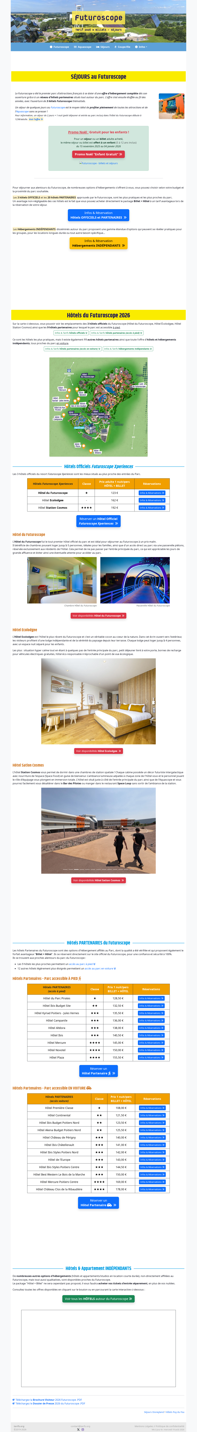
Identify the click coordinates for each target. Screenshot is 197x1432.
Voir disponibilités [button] (97, 615)
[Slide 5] (104, 740)
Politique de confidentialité (170, 1426)
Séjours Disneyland (154, 1412)
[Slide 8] (104, 869)
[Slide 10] (115, 869)
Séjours (104, 47)
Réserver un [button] (98, 521)
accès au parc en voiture (99, 968)
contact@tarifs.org (80, 1426)
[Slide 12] (126, 869)
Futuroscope (60, 47)
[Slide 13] (131, 869)
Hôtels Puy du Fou (175, 1412)
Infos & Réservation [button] (96, 215)
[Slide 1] (82, 740)
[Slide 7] (115, 740)
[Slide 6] (109, 740)
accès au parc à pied (81, 964)
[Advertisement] (98, 61)
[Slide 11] (120, 869)
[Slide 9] (109, 869)
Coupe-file (123, 47)
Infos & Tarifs (70, 332)
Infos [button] (141, 47)
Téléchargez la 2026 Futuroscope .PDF (48, 1399)
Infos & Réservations (151, 492)
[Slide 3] (93, 740)
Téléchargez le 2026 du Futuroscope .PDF (50, 1403)
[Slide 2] (87, 740)
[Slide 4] (98, 740)
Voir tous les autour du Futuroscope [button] (97, 1299)
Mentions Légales (144, 1426)
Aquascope (84, 47)
